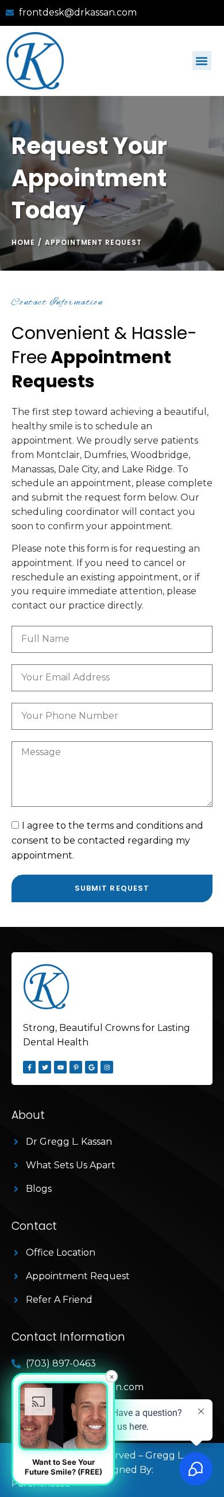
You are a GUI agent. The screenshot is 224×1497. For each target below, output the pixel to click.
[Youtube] (60, 1067)
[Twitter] (44, 1067)
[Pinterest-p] (75, 1067)
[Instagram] (107, 1067)
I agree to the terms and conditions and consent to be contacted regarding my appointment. (107, 840)
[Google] (91, 1067)
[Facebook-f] (29, 1067)
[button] (201, 60)
